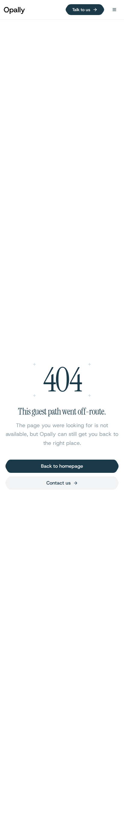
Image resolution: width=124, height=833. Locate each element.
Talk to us (81, 9)
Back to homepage (62, 466)
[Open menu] (114, 10)
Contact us (58, 483)
